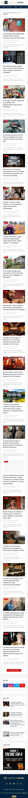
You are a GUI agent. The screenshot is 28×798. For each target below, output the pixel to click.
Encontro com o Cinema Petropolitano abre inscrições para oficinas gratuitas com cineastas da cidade (13, 172)
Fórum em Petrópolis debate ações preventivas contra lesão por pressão (17, 734)
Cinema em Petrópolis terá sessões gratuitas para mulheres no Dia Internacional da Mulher (12, 582)
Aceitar (14, 796)
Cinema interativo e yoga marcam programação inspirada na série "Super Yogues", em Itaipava (12, 240)
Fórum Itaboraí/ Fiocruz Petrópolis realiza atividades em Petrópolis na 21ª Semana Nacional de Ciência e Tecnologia (17, 723)
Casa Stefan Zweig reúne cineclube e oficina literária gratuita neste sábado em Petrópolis (13, 274)
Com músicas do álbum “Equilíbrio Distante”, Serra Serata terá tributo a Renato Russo (17, 704)
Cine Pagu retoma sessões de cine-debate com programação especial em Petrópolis (13, 104)
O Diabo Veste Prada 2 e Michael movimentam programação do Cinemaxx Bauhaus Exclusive (12, 444)
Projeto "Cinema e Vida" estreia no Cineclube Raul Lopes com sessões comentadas (12, 205)
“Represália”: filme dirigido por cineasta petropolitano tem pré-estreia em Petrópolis (14, 307)
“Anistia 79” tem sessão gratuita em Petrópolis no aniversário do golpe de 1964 (13, 548)
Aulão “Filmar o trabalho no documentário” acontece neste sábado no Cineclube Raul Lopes (13, 515)
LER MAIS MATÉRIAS (14, 670)
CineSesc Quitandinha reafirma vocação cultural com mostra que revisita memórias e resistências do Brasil (13, 408)
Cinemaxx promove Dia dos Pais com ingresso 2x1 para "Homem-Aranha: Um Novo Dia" (13, 138)
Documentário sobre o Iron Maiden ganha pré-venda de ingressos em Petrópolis (13, 374)
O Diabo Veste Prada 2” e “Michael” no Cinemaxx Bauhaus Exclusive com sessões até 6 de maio (12, 341)
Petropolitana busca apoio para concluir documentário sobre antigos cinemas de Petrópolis (13, 69)
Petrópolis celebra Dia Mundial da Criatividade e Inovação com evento (16, 714)
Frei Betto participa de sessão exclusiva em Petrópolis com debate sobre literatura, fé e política (13, 616)
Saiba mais (24, 792)
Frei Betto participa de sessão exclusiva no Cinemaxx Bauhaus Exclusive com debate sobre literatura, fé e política (13, 651)
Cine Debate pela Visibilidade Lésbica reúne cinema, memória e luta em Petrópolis (14, 36)
